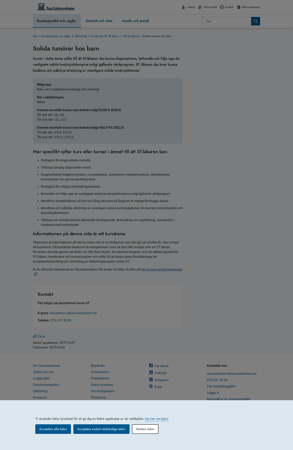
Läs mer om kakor (156, 418)
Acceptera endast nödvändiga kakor (101, 429)
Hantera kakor (145, 429)
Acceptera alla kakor (53, 429)
